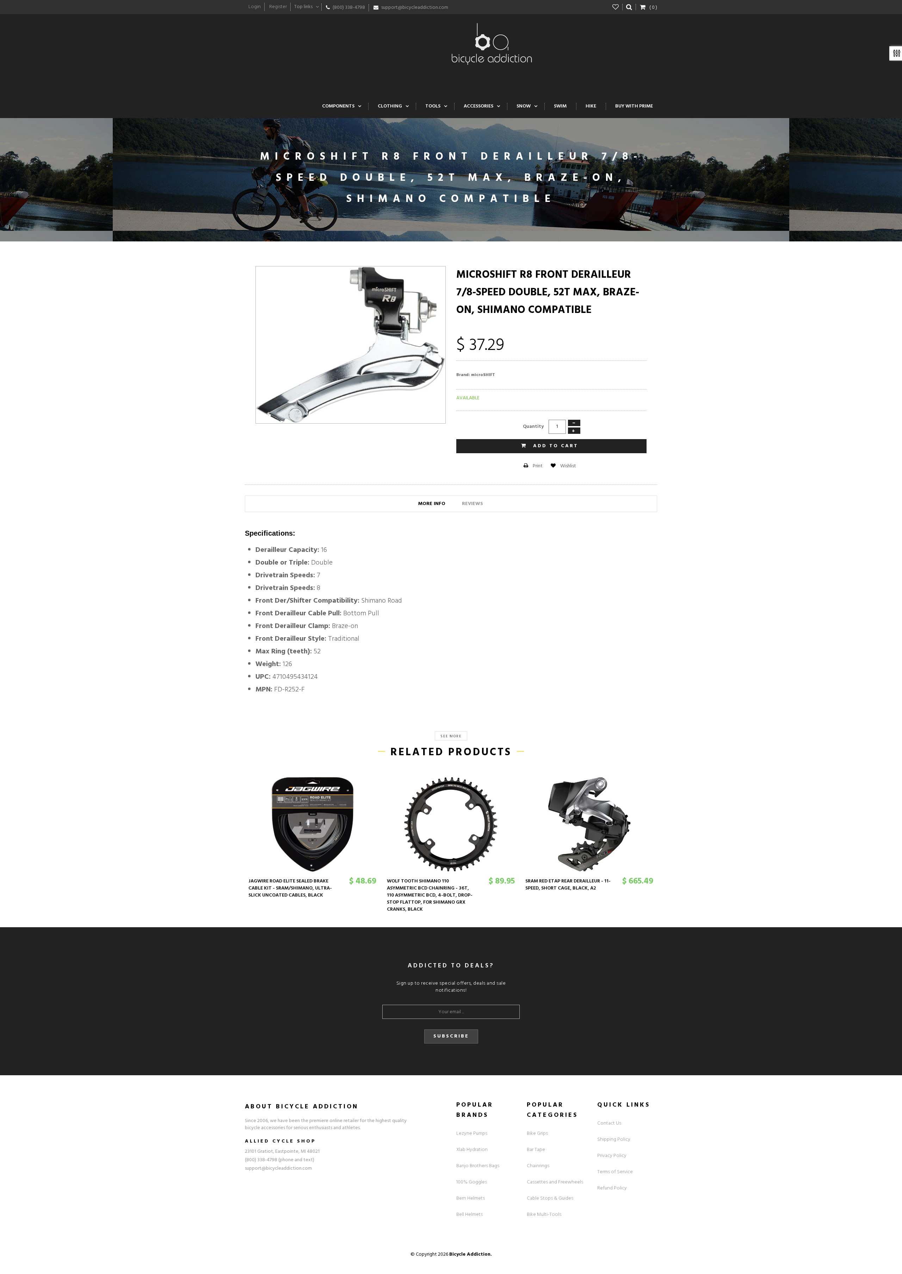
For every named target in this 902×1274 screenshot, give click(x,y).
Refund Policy (612, 1188)
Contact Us (609, 1123)
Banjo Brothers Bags (477, 1166)
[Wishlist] (616, 7)
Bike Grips (537, 1134)
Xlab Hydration (472, 1150)
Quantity (533, 427)
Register (278, 7)
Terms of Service (615, 1172)
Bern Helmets (470, 1198)
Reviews (472, 504)
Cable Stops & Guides (550, 1198)
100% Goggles (471, 1182)
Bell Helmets (469, 1215)
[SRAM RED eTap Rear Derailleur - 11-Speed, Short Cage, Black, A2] (589, 824)
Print (537, 466)
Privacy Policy (611, 1156)
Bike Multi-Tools (544, 1215)
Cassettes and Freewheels (555, 1182)
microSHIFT (483, 374)
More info (431, 504)
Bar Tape (536, 1150)
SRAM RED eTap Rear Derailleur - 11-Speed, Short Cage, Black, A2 (568, 884)
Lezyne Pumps (471, 1134)
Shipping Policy (613, 1139)
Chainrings (538, 1166)
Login (254, 7)
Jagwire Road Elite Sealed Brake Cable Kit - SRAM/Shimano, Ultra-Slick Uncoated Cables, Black (290, 888)
